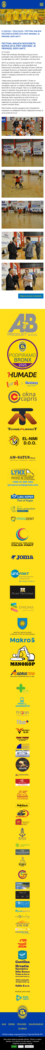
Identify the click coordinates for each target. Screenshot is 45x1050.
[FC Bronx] (4, 4)
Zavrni (21, 1046)
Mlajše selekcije (36, 1024)
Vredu (14, 1046)
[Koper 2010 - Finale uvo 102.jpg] (22, 277)
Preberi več (29, 1046)
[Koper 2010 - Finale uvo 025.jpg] (22, 184)
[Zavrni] (42, 1043)
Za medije (22, 1028)
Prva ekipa (21, 1024)
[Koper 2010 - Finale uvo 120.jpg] (22, 126)
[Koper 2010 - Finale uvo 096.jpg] (22, 246)
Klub (4, 1024)
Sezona (11, 1024)
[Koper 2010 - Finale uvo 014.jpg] (22, 153)
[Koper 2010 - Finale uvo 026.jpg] (22, 215)
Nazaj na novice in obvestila (31, 296)
